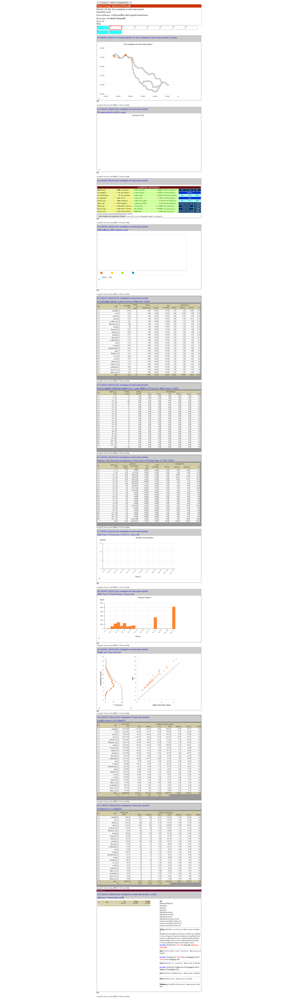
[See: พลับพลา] (118, 332)
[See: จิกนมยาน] (118, 329)
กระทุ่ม (115, 345)
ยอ (116, 343)
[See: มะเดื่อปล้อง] (118, 340)
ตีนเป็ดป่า (114, 353)
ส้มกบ (115, 319)
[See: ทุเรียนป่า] (118, 361)
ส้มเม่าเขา (114, 370)
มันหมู (115, 327)
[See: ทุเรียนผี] (118, 310)
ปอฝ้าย (115, 316)
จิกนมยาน (114, 329)
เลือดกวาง (114, 364)
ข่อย (115, 351)
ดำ (116, 313)
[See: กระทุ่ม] (118, 345)
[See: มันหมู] (118, 326)
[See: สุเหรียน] (118, 335)
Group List (104, 2)
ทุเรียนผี (114, 311)
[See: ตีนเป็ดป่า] (118, 353)
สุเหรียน (114, 335)
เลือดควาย (114, 372)
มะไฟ (115, 359)
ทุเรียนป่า (114, 362)
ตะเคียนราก (113, 321)
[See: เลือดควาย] (118, 372)
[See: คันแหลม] (118, 337)
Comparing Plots (122, 2)
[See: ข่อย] (118, 351)
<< (98, 2)
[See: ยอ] (118, 343)
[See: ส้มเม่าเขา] (118, 369)
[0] (97, 26)
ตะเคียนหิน (113, 367)
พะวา (115, 356)
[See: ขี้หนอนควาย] (118, 324)
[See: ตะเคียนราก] (118, 321)
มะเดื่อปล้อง (113, 340)
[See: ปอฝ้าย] (118, 316)
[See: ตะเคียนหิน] (118, 367)
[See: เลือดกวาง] (118, 364)
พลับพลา (114, 332)
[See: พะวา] (118, 356)
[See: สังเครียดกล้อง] (118, 348)
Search (112, 2)
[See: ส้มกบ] (118, 318)
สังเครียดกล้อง (112, 348)
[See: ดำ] (118, 313)
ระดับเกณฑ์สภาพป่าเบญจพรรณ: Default (111, 216)
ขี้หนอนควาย (113, 324)
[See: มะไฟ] (118, 359)
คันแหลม (114, 337)
